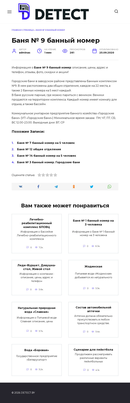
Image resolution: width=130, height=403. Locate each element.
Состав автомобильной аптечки (93, 309)
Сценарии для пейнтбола (93, 349)
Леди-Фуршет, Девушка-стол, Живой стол (36, 267)
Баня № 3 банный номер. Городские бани (48, 162)
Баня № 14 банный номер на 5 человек (46, 155)
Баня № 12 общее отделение (39, 149)
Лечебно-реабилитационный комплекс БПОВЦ (37, 223)
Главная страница (23, 30)
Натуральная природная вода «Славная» (37, 309)
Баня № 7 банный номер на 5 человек (46, 143)
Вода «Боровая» (36, 350)
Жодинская (93, 266)
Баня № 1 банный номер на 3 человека (93, 222)
